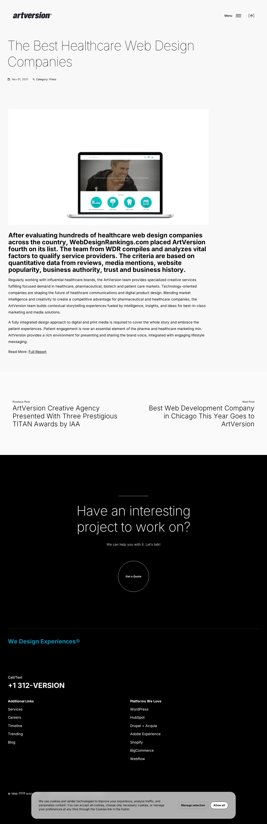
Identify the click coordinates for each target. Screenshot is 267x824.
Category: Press (46, 79)
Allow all (219, 805)
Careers (14, 717)
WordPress (139, 709)
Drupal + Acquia (143, 726)
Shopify (136, 742)
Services (15, 709)
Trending (15, 734)
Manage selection (193, 805)
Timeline (15, 726)
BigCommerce (142, 750)
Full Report (38, 352)
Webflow (137, 759)
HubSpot (137, 717)
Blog (11, 742)
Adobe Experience (145, 734)
